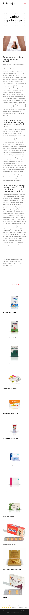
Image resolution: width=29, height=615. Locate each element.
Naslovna (9, 606)
